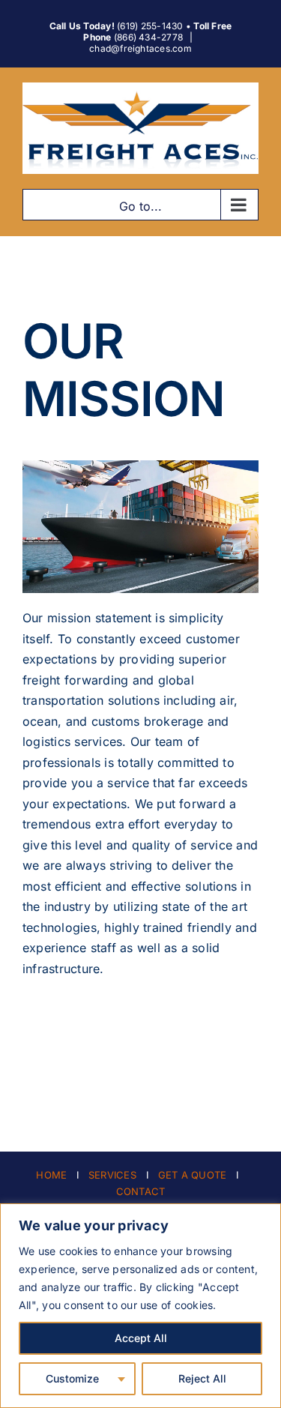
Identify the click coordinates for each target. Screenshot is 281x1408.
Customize (72, 1378)
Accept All (141, 1338)
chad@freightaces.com (140, 48)
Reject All (202, 1378)
